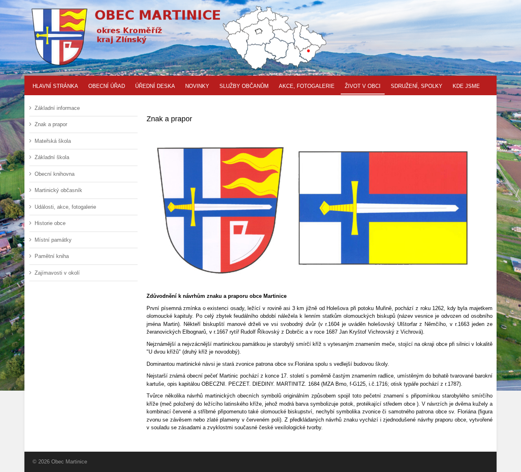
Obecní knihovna (54, 174)
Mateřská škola (53, 141)
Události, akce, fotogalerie (65, 207)
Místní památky (53, 240)
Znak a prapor (51, 124)
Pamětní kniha (52, 256)
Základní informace (57, 108)
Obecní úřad (106, 86)
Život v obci (363, 86)
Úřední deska (155, 86)
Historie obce (50, 223)
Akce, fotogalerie (307, 86)
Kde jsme (466, 86)
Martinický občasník (58, 190)
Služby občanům (244, 86)
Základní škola (52, 157)
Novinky (197, 86)
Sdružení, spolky (416, 86)
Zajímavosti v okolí (57, 273)
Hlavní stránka (55, 86)
